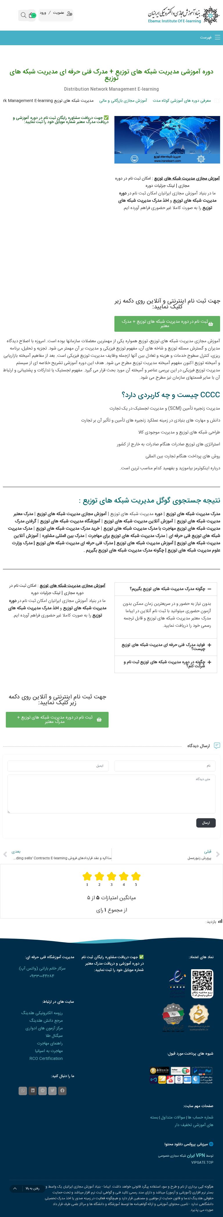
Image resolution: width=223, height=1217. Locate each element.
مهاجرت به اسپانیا (49, 1051)
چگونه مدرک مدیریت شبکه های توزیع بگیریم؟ (167, 589)
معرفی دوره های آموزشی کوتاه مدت (182, 100)
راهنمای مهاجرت (50, 1043)
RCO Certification (46, 1058)
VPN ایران (196, 1155)
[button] (166, 589)
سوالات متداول (173, 1117)
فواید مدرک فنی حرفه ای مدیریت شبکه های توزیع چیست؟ (163, 647)
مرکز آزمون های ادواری (44, 1028)
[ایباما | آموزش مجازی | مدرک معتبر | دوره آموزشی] (195, 15)
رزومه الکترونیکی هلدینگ (42, 1013)
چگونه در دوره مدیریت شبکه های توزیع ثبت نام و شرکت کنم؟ (164, 664)
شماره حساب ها (200, 1117)
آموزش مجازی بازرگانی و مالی (123, 100)
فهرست (206, 38)
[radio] (135, 879)
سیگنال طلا (54, 1035)
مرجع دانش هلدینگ (46, 1020)
